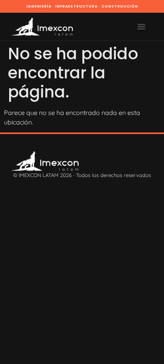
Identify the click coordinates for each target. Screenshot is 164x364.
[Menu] (141, 27)
